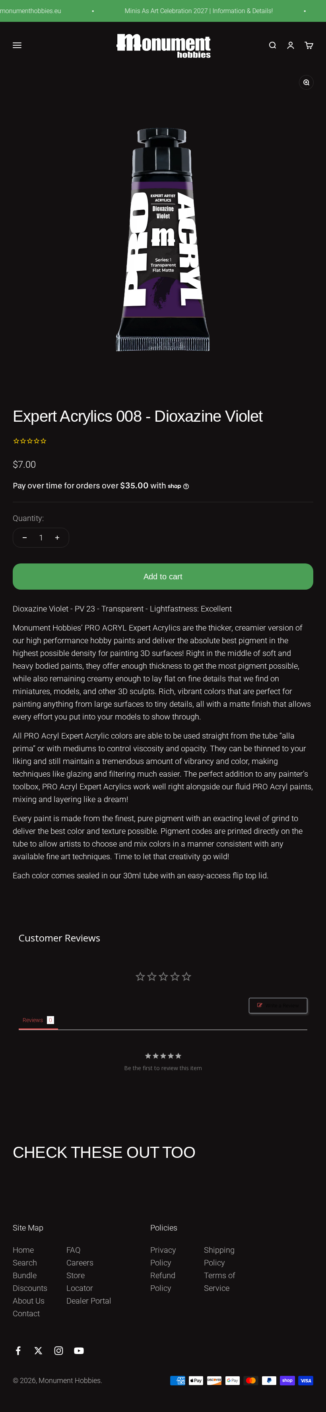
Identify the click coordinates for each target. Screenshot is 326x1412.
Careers (79, 1262)
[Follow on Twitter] (38, 1350)
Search (25, 1262)
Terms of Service (219, 1282)
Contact (26, 1313)
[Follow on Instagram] (58, 1350)
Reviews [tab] (33, 1020)
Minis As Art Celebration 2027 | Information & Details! (190, 11)
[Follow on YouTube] (79, 1350)
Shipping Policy (219, 1256)
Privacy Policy (163, 1256)
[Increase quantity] (57, 537)
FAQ (73, 1250)
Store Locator (79, 1282)
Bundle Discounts (30, 1282)
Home (23, 1250)
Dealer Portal (88, 1301)
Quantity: (28, 518)
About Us (29, 1301)
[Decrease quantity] (24, 537)
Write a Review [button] (282, 1006)
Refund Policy (162, 1282)
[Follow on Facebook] (18, 1350)
